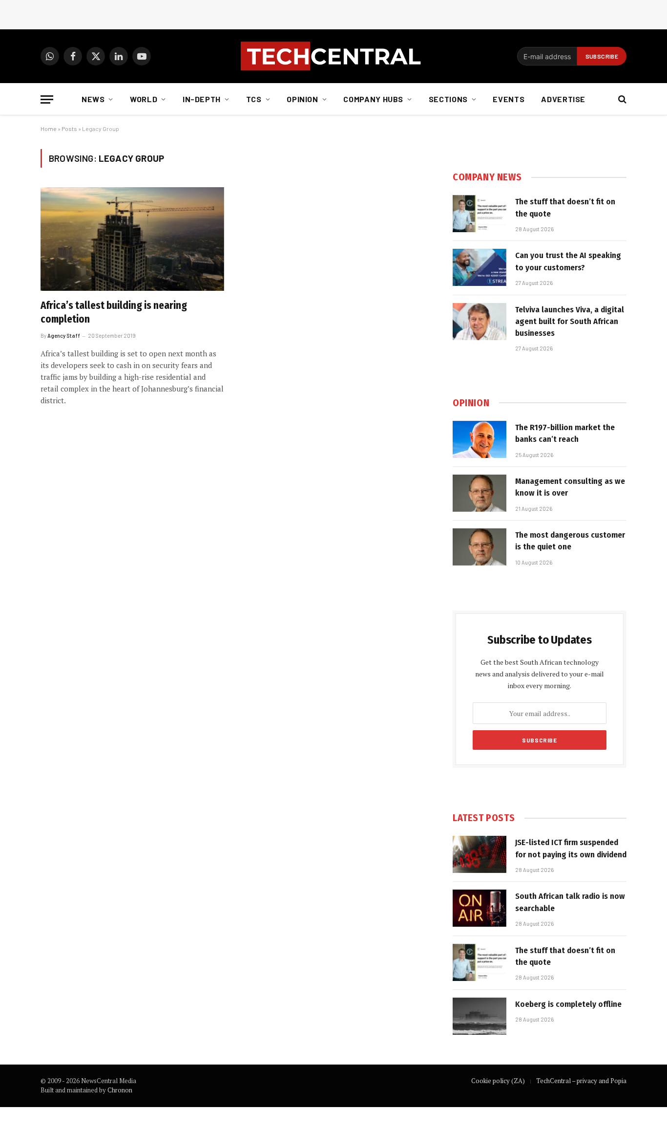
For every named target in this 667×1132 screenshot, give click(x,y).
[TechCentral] (333, 56)
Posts (69, 128)
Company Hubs (373, 99)
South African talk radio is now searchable (570, 902)
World (143, 99)
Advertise (563, 99)
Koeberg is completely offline (568, 1004)
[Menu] (47, 99)
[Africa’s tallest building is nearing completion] (132, 239)
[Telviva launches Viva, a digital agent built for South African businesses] (479, 321)
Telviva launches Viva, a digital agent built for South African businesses (569, 322)
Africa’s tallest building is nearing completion (114, 312)
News (93, 99)
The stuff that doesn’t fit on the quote (565, 207)
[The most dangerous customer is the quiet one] (479, 547)
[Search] (621, 99)
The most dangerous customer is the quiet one (570, 541)
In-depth (202, 99)
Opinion (302, 99)
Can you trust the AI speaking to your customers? (568, 261)
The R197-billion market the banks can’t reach (565, 433)
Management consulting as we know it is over (570, 487)
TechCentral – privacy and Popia (581, 1080)
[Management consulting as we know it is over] (479, 493)
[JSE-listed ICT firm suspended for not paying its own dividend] (479, 854)
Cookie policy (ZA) (498, 1080)
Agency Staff (63, 335)
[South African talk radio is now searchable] (479, 908)
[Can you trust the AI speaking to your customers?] (479, 267)
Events (508, 99)
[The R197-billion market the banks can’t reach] (479, 439)
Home (49, 128)
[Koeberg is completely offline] (479, 1016)
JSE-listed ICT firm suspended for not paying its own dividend (570, 848)
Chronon (119, 1090)
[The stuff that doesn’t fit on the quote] (479, 213)
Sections (448, 99)
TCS (254, 99)
